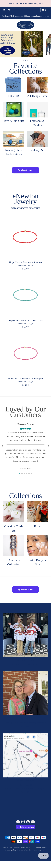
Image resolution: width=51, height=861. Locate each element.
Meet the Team (25, 660)
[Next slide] (48, 446)
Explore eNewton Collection (25, 208)
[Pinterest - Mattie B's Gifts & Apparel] (28, 822)
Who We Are (25, 718)
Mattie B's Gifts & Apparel (20, 848)
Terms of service (25, 850)
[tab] (23, 60)
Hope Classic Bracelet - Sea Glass (25, 320)
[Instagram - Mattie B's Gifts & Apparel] (23, 822)
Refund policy (41, 848)
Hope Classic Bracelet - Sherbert (25, 262)
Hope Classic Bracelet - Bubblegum (26, 378)
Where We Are (25, 780)
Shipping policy (40, 850)
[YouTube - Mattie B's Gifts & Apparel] (33, 822)
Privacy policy (10, 850)
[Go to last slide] (2, 446)
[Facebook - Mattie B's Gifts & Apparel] (18, 822)
